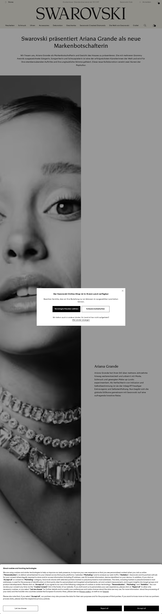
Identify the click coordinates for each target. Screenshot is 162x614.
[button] (123, 291)
